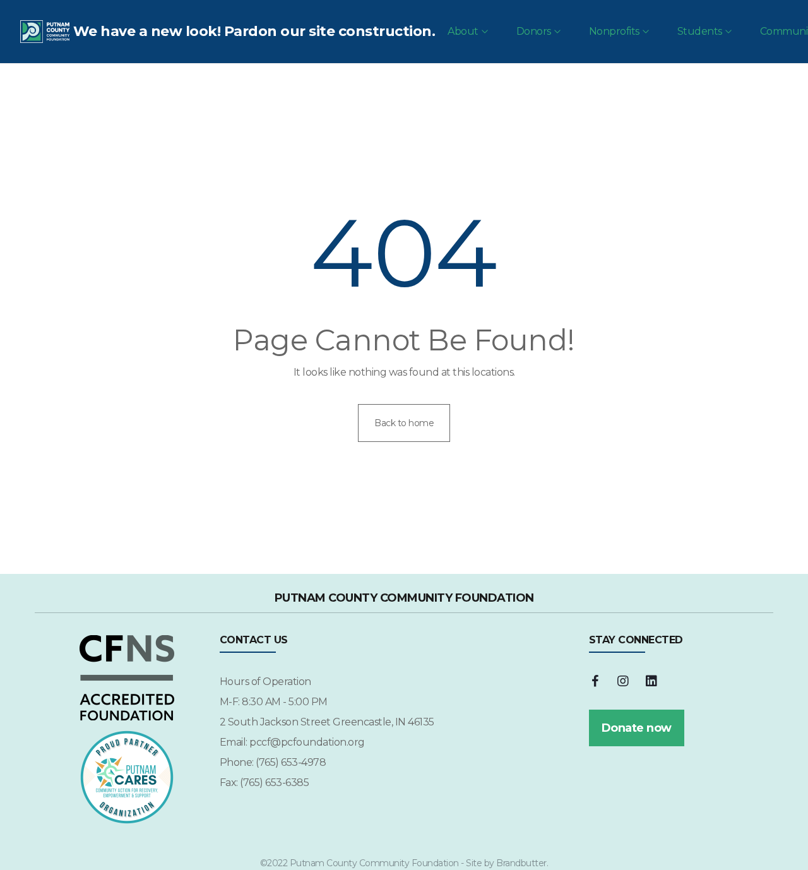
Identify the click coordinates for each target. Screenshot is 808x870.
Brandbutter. (522, 863)
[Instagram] (623, 681)
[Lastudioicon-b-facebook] (595, 681)
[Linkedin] (651, 681)
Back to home (404, 423)
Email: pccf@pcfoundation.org (292, 742)
